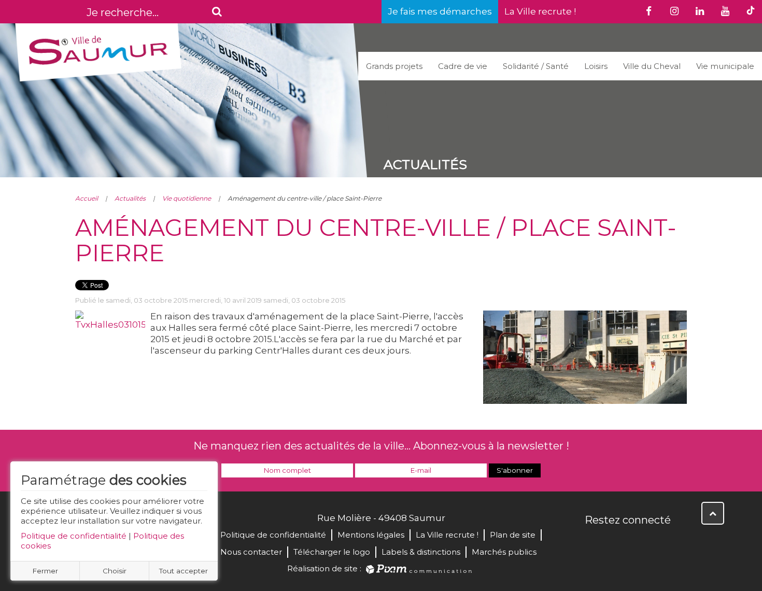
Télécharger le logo (331, 552)
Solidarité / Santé (536, 66)
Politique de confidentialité (73, 536)
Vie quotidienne (186, 198)
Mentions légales (370, 535)
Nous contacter (251, 552)
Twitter (616, 542)
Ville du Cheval (652, 66)
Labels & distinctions (421, 552)
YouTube (639, 542)
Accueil (86, 198)
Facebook (593, 542)
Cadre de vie (462, 66)
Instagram (662, 542)
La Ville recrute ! (540, 11)
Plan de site (512, 535)
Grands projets (394, 66)
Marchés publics (504, 552)
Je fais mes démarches (440, 11)
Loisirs (596, 66)
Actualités (130, 198)
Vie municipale (725, 66)
